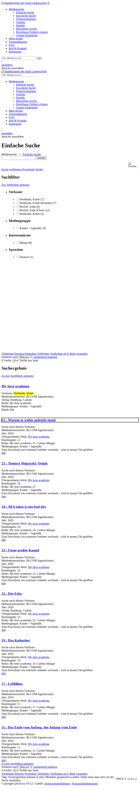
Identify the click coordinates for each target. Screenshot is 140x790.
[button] (133, 165)
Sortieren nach (9, 357)
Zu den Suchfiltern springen (17, 375)
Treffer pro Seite (29, 360)
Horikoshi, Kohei (30, 199)
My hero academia (15, 386)
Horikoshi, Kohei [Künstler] (36, 202)
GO (39, 58)
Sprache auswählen (12, 68)
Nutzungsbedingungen (85, 783)
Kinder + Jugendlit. (31, 228)
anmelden (7, 64)
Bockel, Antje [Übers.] (33, 210)
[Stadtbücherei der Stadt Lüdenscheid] (23, 3)
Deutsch (24, 257)
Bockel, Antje (28, 206)
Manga (24, 242)
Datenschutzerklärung (57, 783)
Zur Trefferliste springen (15, 184)
